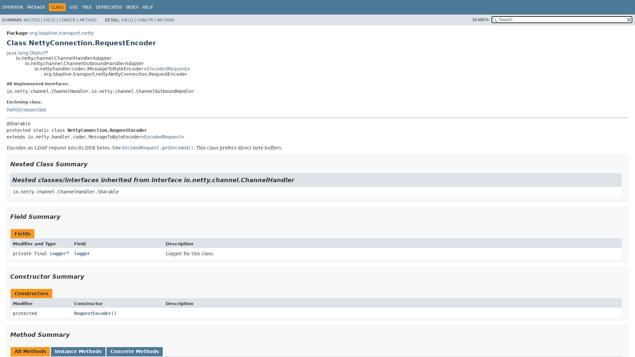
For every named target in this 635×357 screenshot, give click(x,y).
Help (148, 7)
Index (132, 7)
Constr (67, 20)
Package (36, 7)
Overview (12, 7)
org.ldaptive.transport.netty (61, 33)
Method (88, 20)
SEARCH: (480, 20)
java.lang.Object (26, 53)
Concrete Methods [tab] (134, 351)
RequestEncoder (92, 313)
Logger (58, 253)
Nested (31, 20)
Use (73, 7)
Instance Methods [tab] (78, 351)
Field (49, 20)
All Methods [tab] (30, 351)
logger (82, 253)
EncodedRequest (167, 68)
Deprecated (109, 7)
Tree (87, 7)
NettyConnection (26, 109)
